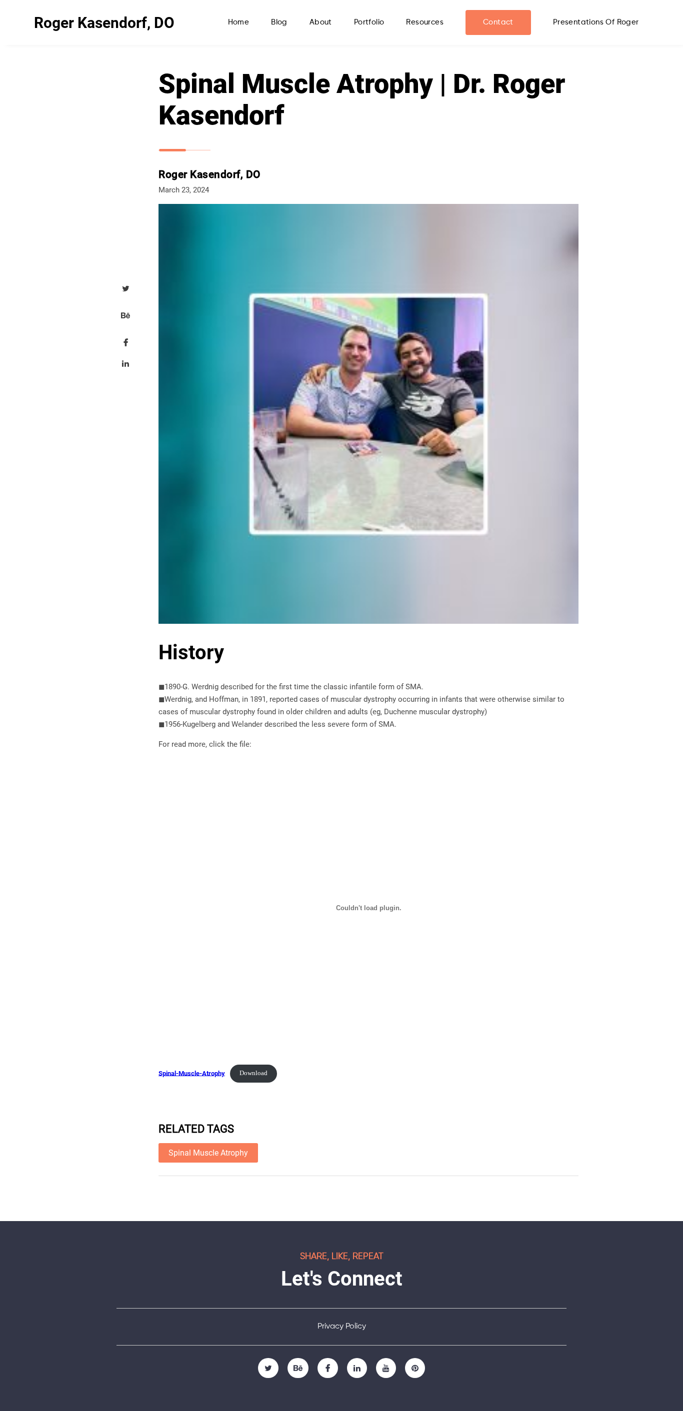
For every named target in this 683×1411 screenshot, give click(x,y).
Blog (279, 22)
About (321, 22)
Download (254, 1073)
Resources (425, 22)
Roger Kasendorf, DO (104, 22)
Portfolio (369, 22)
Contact (498, 22)
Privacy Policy (342, 1327)
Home (239, 22)
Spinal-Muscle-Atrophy (191, 1073)
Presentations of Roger (596, 22)
